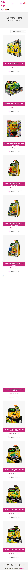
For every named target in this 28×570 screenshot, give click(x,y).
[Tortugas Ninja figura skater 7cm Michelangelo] (14, 208)
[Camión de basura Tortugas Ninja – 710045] (14, 88)
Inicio (9, 20)
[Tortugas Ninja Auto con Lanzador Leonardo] (14, 534)
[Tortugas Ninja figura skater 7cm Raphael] (14, 248)
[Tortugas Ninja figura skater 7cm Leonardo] (14, 331)
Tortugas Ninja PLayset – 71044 (14, 63)
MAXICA (22, 568)
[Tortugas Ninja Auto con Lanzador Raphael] (14, 494)
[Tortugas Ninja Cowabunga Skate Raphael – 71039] (14, 128)
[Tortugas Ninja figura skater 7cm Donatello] (14, 168)
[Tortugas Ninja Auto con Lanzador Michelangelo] (14, 414)
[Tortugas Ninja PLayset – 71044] (14, 48)
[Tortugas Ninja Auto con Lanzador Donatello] (14, 454)
